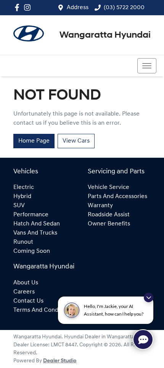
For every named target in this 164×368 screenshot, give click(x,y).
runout (23, 242)
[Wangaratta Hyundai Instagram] (29, 7)
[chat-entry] (143, 339)
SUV (19, 206)
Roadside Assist (109, 215)
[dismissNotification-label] (148, 297)
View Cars (76, 141)
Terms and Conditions (43, 310)
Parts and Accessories (117, 197)
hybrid (22, 197)
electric (23, 187)
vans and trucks (35, 233)
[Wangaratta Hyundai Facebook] (18, 7)
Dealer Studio (60, 361)
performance (30, 215)
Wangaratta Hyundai (105, 35)
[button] (146, 65)
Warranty (100, 206)
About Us (25, 283)
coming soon (31, 251)
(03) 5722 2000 (124, 8)
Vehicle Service (108, 187)
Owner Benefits (109, 224)
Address (77, 8)
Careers (24, 292)
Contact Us (28, 301)
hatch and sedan (36, 224)
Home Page (34, 141)
